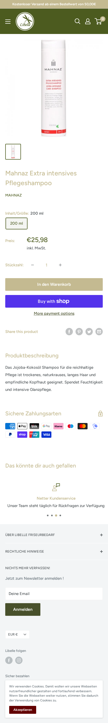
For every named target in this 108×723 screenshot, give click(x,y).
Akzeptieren (22, 710)
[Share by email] (99, 331)
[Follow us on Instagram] (19, 660)
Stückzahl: (14, 265)
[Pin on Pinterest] (79, 331)
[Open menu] (7, 21)
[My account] (87, 21)
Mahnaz (13, 195)
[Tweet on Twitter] (89, 331)
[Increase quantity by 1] (60, 264)
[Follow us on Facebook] (9, 660)
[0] (98, 21)
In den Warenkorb (54, 284)
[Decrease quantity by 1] (32, 264)
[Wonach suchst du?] (77, 21)
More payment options (54, 313)
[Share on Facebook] (69, 331)
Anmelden (23, 609)
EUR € (13, 634)
